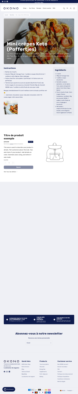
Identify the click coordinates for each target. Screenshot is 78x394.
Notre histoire (25, 366)
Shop (24, 8)
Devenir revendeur (62, 366)
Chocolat (42, 366)
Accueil (6, 14)
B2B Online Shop (26, 364)
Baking (41, 376)
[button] (64, 8)
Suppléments (43, 371)
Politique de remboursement (65, 374)
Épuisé (18, 167)
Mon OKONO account (63, 364)
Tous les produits (44, 364)
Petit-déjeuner (44, 374)
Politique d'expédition (63, 376)
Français (69, 390)
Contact (60, 371)
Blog (23, 369)
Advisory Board (26, 371)
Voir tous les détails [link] (10, 171)
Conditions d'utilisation (64, 379)
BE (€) (63, 390)
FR (67, 8)
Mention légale (61, 381)
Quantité (6, 159)
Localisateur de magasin (28, 376)
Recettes (12, 14)
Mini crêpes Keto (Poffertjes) (22, 14)
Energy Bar (42, 369)
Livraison (11, 143)
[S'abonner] (51, 343)
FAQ (59, 369)
